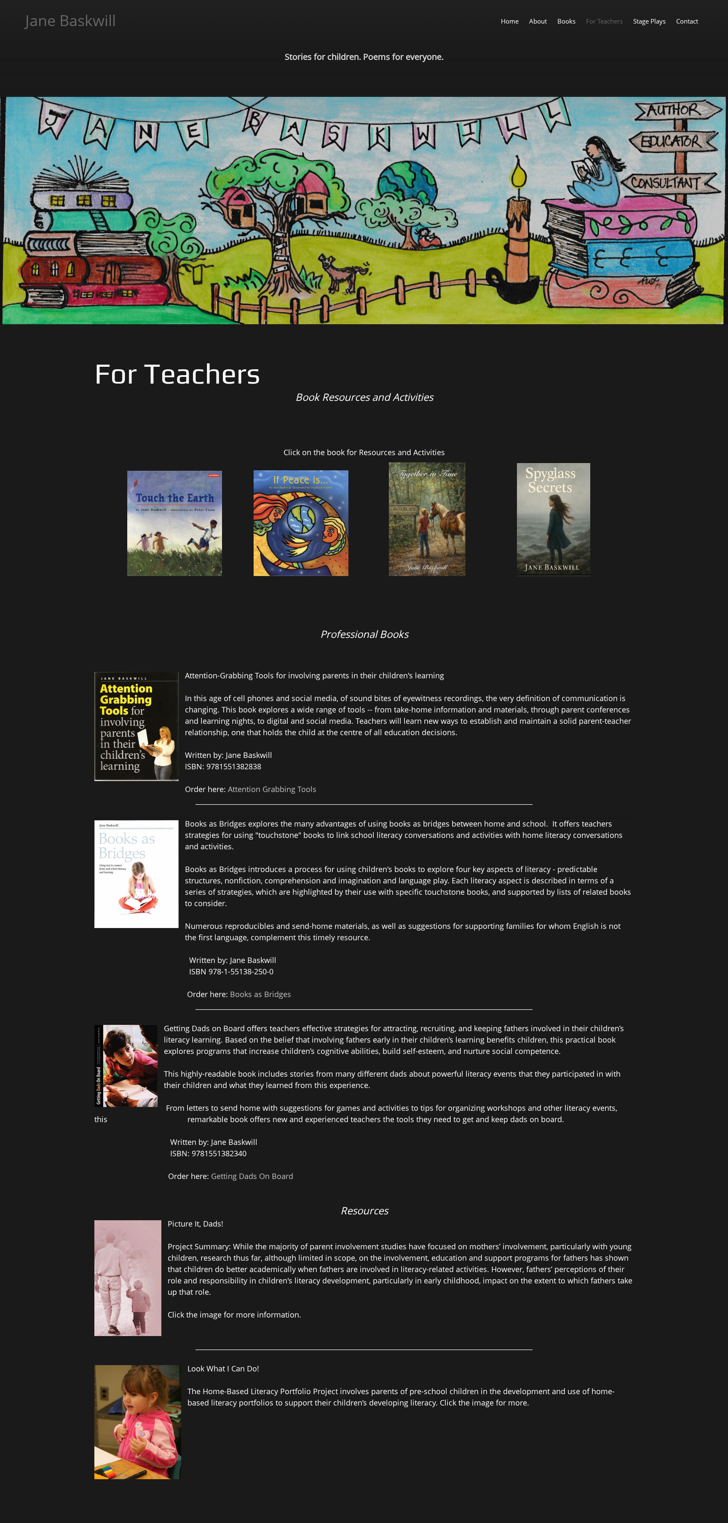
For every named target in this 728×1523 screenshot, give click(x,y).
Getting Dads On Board (252, 1176)
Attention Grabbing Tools (272, 789)
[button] (553, 521)
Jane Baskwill (70, 20)
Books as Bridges (260, 994)
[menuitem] (510, 21)
